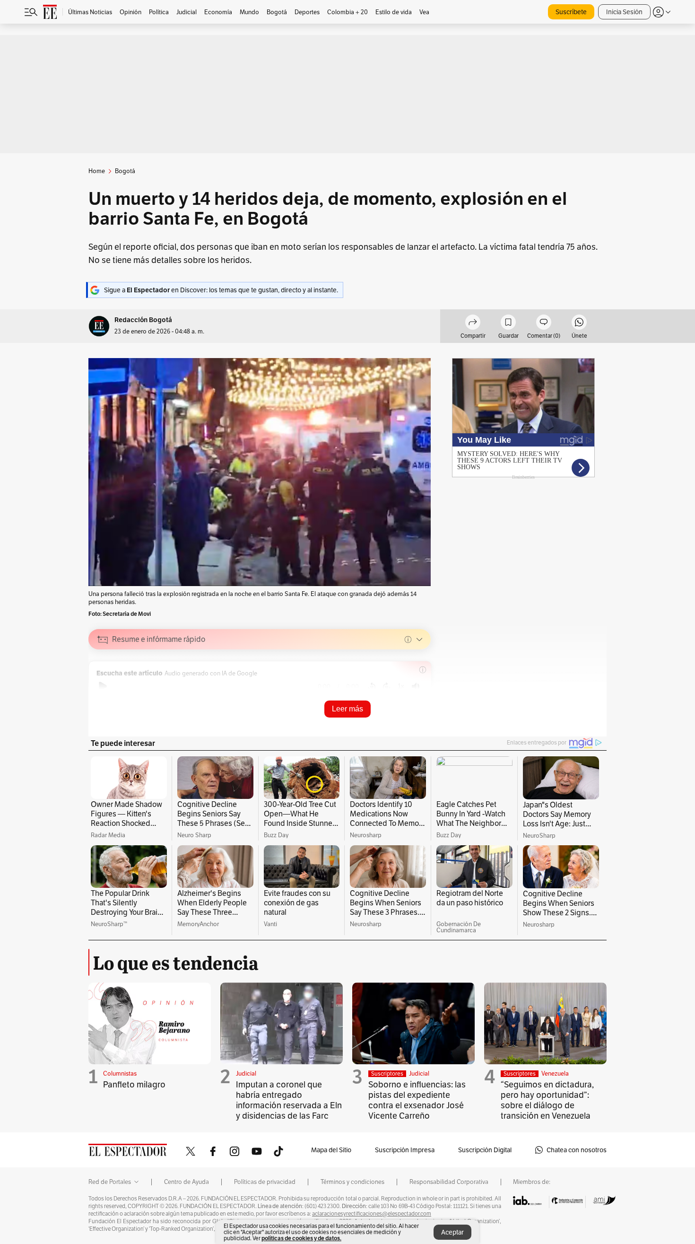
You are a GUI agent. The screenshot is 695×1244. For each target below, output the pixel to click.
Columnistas (120, 1073)
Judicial (246, 1073)
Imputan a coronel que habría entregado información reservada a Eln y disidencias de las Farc (289, 1100)
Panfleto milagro (134, 1084)
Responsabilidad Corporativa (448, 1182)
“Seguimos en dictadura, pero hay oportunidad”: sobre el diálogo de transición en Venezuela (547, 1100)
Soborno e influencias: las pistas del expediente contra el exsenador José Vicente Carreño (417, 1100)
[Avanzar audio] (386, 686)
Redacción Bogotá (143, 320)
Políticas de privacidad (264, 1182)
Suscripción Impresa (404, 1150)
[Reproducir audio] (102, 686)
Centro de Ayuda (186, 1182)
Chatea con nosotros (577, 1150)
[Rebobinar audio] (371, 686)
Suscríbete (571, 12)
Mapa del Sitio (331, 1150)
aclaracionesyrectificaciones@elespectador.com (371, 1213)
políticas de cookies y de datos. (301, 1238)
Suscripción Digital (485, 1150)
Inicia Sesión (624, 12)
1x (401, 686)
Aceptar (452, 1232)
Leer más (347, 709)
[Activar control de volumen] (415, 686)
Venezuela (555, 1073)
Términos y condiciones (352, 1182)
